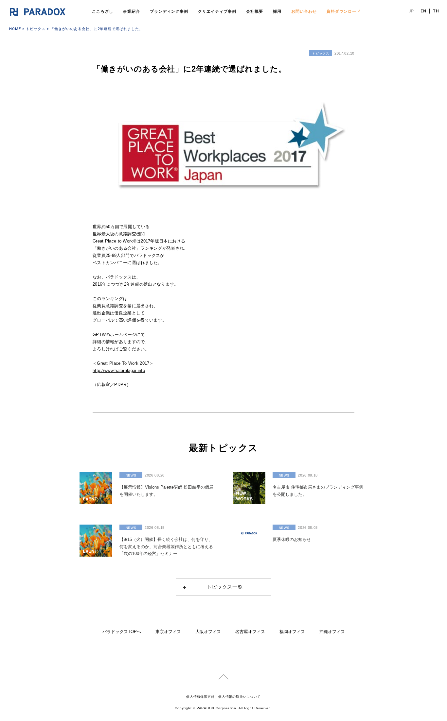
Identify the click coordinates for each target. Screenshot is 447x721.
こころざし (102, 11)
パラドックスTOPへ (121, 631)
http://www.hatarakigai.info (119, 370)
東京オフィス (168, 631)
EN (423, 11)
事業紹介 (131, 11)
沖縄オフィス (332, 631)
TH (436, 11)
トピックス (35, 29)
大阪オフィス (208, 631)
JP (411, 11)
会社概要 (254, 11)
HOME (15, 29)
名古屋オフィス (250, 631)
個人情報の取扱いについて (239, 696)
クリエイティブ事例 (217, 11)
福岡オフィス (292, 631)
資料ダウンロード (344, 11)
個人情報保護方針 (200, 696)
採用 (277, 11)
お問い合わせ (304, 11)
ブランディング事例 (169, 11)
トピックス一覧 (225, 587)
